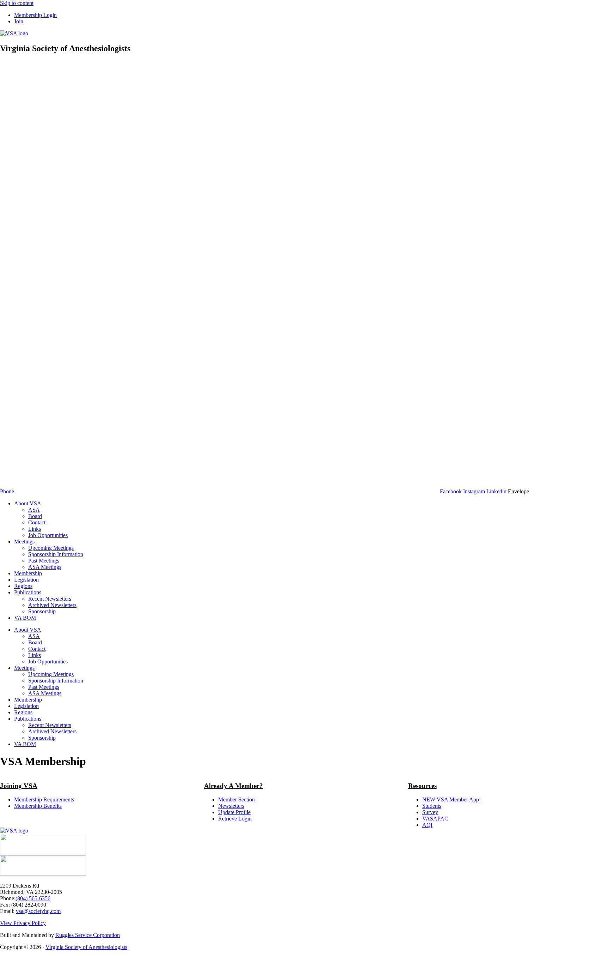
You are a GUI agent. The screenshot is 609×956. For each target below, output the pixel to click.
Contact (36, 522)
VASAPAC (435, 819)
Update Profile (234, 812)
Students (431, 806)
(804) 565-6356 (33, 898)
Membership (28, 573)
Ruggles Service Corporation (87, 935)
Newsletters (231, 806)
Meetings (24, 542)
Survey (430, 812)
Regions (23, 586)
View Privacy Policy (23, 923)
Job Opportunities (48, 535)
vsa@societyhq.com (38, 911)
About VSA (27, 503)
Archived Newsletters (52, 605)
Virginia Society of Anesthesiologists (86, 947)
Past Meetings (43, 561)
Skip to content (16, 3)
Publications (27, 592)
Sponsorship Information (55, 554)
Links (34, 529)
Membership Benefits (38, 806)
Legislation (26, 580)
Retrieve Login (235, 819)
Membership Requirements (44, 799)
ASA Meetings (44, 567)
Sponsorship (42, 611)
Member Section (236, 799)
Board (35, 516)
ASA (34, 510)
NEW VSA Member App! (451, 799)
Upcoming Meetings (51, 548)
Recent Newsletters (49, 599)
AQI (427, 825)
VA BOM (25, 618)
